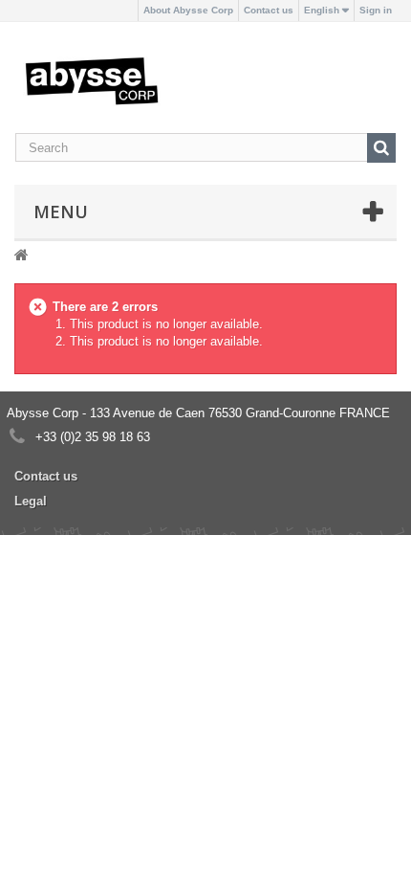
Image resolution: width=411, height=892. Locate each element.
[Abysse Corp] (92, 80)
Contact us (268, 10)
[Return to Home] (21, 254)
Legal (30, 501)
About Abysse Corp (188, 10)
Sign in (375, 10)
